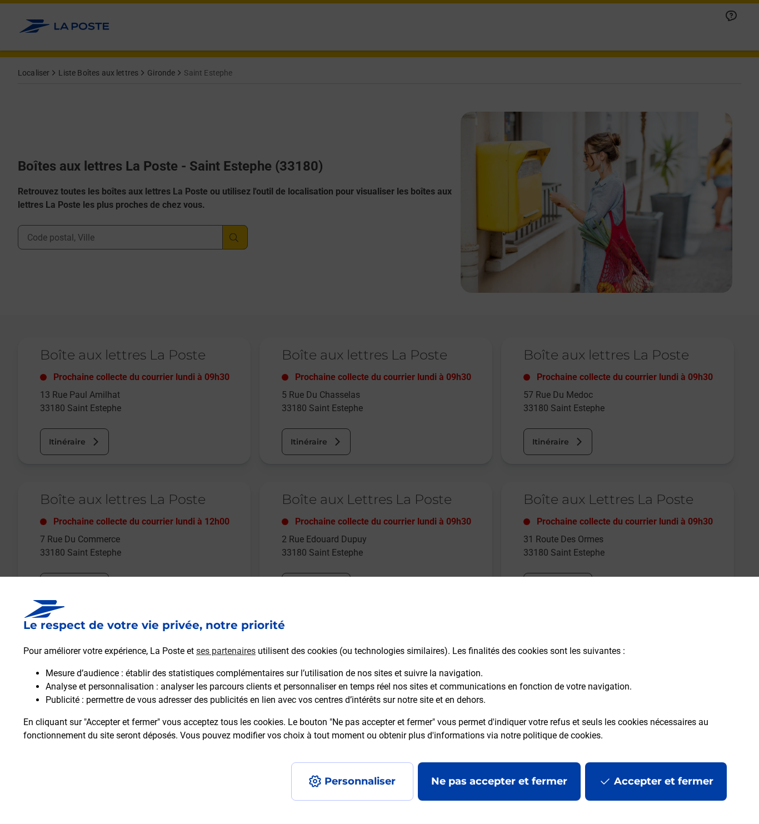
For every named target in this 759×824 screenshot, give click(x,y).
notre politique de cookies (551, 735)
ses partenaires (226, 651)
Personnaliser (360, 781)
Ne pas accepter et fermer (499, 781)
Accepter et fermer (663, 781)
